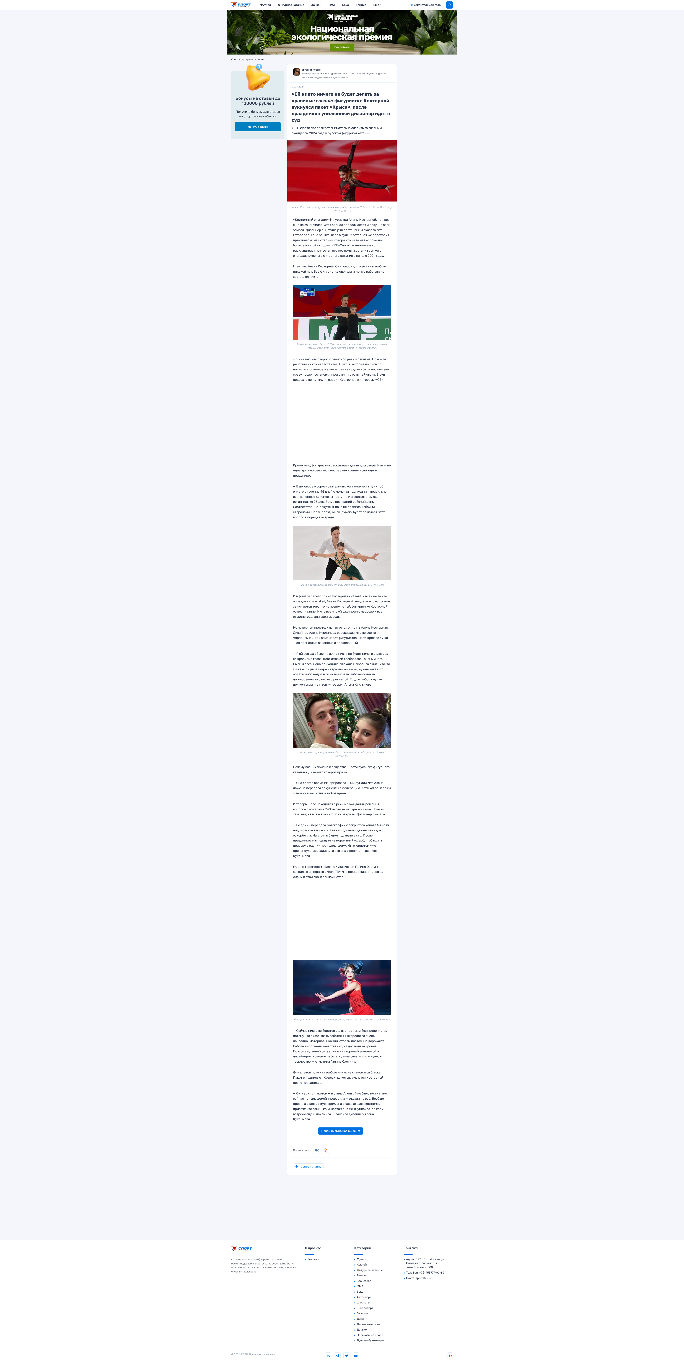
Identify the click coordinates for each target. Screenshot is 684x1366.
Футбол (265, 5)
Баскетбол (364, 1281)
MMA (331, 5)
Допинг (362, 1318)
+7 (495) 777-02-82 (431, 1272)
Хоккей (316, 5)
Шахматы (363, 1302)
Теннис (361, 5)
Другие (362, 1329)
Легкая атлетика (368, 1324)
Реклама (313, 1259)
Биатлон (362, 1313)
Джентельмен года (427, 5)
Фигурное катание (291, 5)
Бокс (345, 5)
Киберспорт (365, 1308)
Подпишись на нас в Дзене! (340, 1131)
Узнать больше (257, 126)
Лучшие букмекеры (370, 1340)
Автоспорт (364, 1297)
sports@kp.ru (424, 1278)
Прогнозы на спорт (370, 1335)
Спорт (234, 59)
